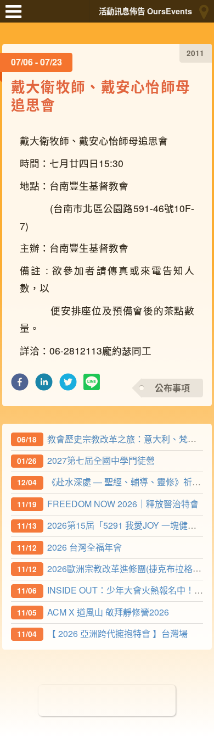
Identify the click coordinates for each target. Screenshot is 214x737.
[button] (20, 385)
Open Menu (16, 16)
